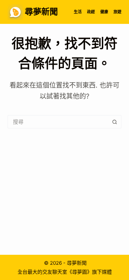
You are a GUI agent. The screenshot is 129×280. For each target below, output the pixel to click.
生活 (78, 11)
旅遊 (117, 11)
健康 (104, 11)
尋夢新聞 (41, 12)
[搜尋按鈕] (114, 121)
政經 (91, 11)
